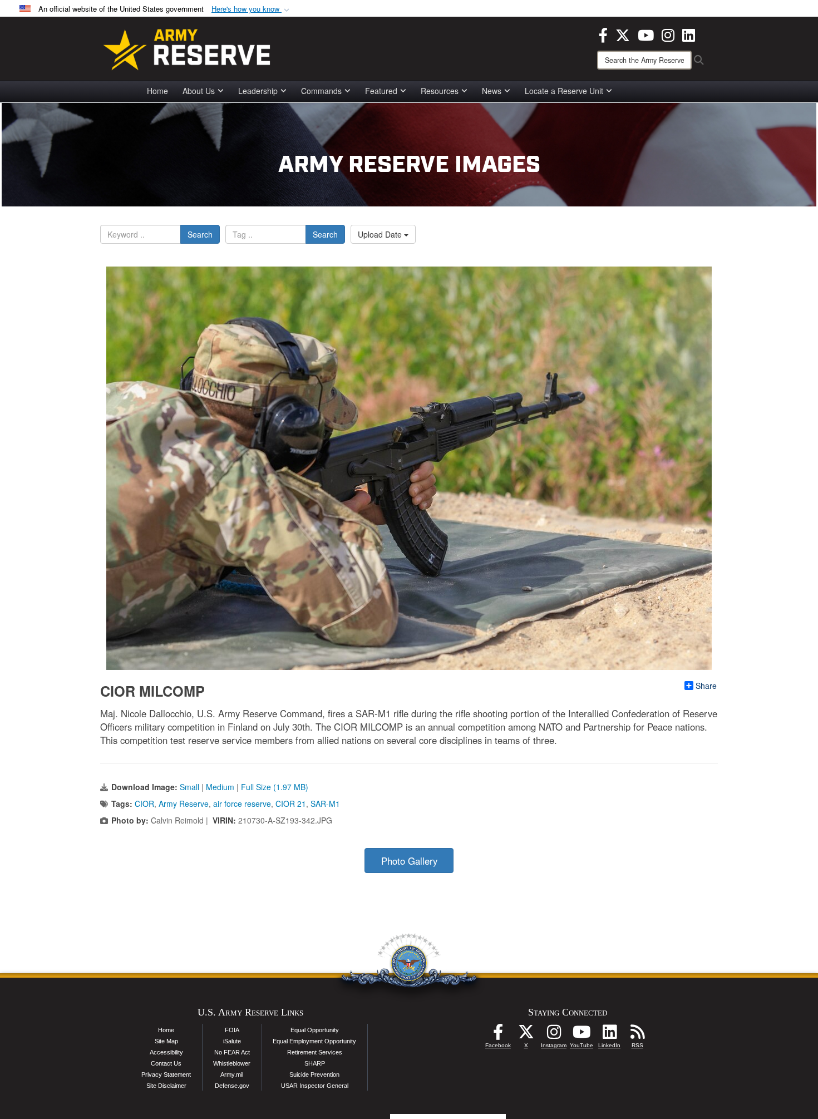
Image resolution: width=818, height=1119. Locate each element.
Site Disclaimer (166, 1085)
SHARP (314, 1063)
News (491, 90)
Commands (321, 90)
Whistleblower (231, 1063)
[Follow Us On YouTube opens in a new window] (581, 1035)
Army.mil (231, 1074)
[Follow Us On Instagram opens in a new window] (554, 1035)
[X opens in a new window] (622, 34)
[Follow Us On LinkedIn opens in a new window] (609, 1035)
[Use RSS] (637, 1035)
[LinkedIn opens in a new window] (688, 34)
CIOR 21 (290, 803)
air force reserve (242, 803)
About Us (199, 90)
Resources (440, 90)
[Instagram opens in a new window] (668, 34)
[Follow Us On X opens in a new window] (526, 1035)
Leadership (258, 90)
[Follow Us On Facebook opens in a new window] (498, 1035)
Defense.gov (232, 1085)
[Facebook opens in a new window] (603, 34)
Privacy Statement (166, 1074)
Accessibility (166, 1052)
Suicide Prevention (314, 1074)
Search (200, 234)
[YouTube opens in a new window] (646, 34)
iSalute (232, 1041)
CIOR (144, 803)
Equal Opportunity (314, 1030)
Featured (381, 90)
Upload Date (381, 234)
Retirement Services (314, 1052)
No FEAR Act (232, 1052)
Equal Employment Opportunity (314, 1041)
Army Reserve (184, 803)
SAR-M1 (325, 803)
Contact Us (166, 1063)
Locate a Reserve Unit (564, 90)
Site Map (166, 1041)
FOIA (232, 1030)
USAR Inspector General (314, 1085)
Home (157, 90)
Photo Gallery (409, 860)
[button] (251, 9)
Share (706, 685)
